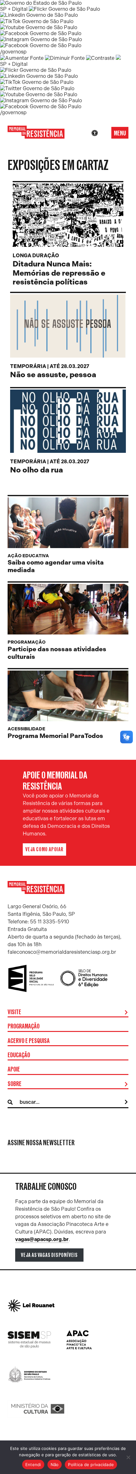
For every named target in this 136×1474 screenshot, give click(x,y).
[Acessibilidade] (95, 133)
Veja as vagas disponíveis (49, 1255)
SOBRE (15, 1084)
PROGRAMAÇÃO (24, 1026)
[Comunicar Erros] (118, 58)
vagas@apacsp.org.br (42, 1239)
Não (55, 1464)
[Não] (128, 1457)
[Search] (126, 1102)
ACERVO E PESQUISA (29, 1041)
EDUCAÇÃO (19, 1055)
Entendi (33, 1464)
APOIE (14, 1069)
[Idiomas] (103, 133)
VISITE (14, 1012)
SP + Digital (14, 9)
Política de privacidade (91, 1464)
